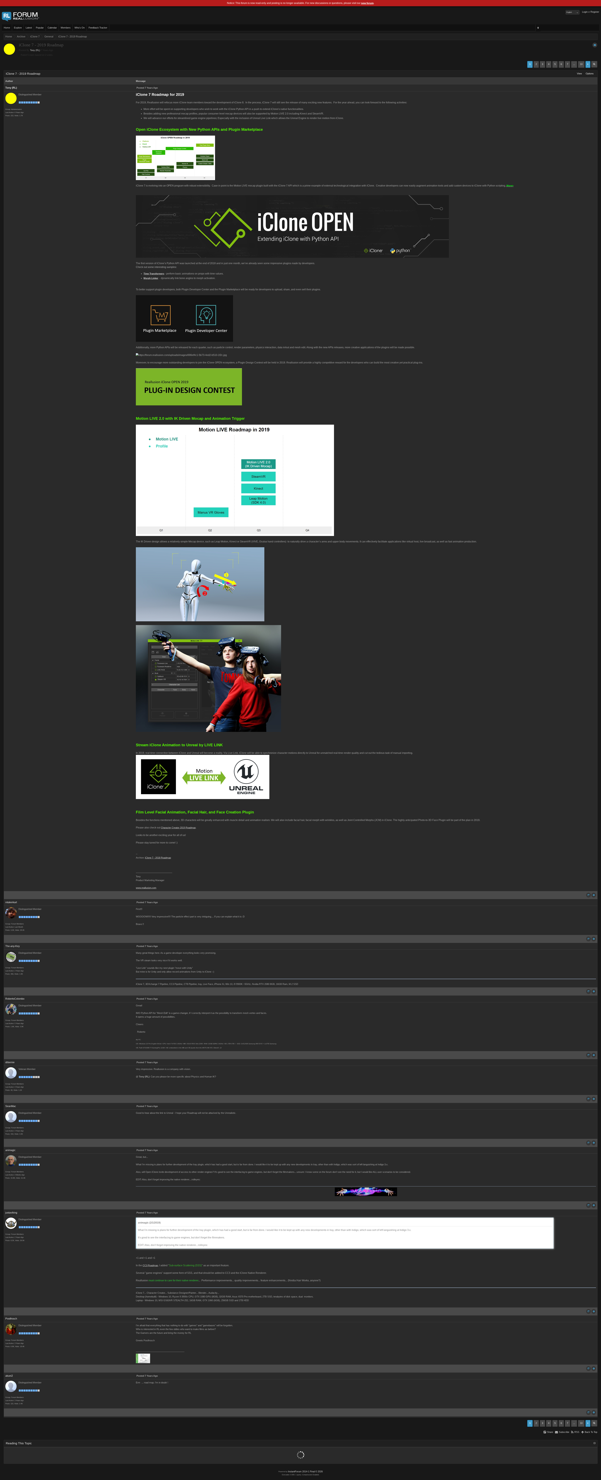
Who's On (79, 27)
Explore (18, 27)
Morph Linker (151, 278)
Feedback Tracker (98, 27)
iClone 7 (35, 36)
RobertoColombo (14, 998)
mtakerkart (11, 902)
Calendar (52, 27)
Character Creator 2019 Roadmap (178, 827)
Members (66, 27)
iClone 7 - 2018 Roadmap (158, 857)
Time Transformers (154, 273)
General (48, 36)
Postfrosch (11, 1318)
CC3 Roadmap (150, 1265)
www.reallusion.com (146, 888)
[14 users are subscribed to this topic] (594, 45)
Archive (21, 36)
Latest (29, 27)
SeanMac (10, 1106)
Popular (40, 27)
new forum (367, 3)
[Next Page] (588, 64)
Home (7, 27)
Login (585, 12)
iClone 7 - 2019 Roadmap (72, 36)
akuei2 (9, 1375)
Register (595, 12)
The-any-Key (12, 946)
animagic (10, 1150)
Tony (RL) (35, 50)
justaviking (11, 1212)
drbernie (10, 1062)
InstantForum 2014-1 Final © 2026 (305, 1471)
